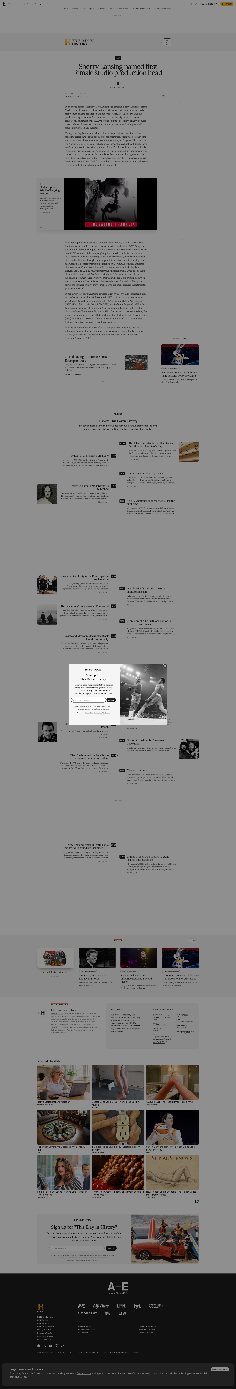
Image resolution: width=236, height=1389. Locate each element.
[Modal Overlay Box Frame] (118, 694)
